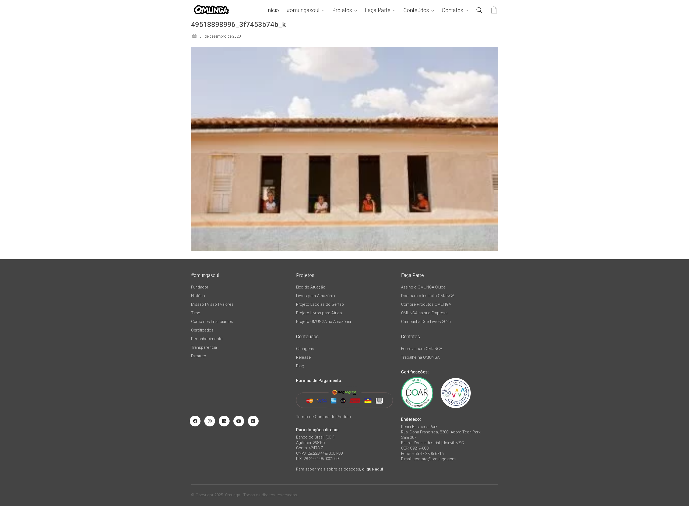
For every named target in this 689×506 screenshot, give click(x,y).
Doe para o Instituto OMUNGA (427, 295)
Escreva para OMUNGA (421, 348)
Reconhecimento (207, 338)
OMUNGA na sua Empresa (424, 313)
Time (195, 313)
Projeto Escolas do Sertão (320, 304)
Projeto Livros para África (319, 313)
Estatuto (198, 356)
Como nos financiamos (212, 321)
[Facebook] (195, 421)
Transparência (204, 347)
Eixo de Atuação (310, 287)
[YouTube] (238, 421)
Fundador (199, 287)
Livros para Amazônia (315, 295)
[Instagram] (209, 421)
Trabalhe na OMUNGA (420, 357)
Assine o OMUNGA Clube (423, 287)
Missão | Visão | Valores (212, 304)
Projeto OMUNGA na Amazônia (323, 321)
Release (303, 357)
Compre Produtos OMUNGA (426, 304)
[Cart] (494, 10)
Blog (300, 366)
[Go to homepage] (211, 10)
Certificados (202, 330)
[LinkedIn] (224, 421)
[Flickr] (253, 421)
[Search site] (479, 11)
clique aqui (372, 469)
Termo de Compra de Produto (323, 416)
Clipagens (305, 348)
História (198, 295)
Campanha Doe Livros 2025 (426, 321)
